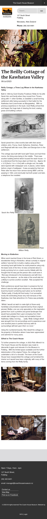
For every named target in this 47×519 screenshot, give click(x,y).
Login (25, 514)
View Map (5, 492)
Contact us (6, 489)
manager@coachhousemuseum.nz (19, 483)
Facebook (14, 495)
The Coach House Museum (29, 3)
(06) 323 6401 (28, 25)
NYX (21, 514)
